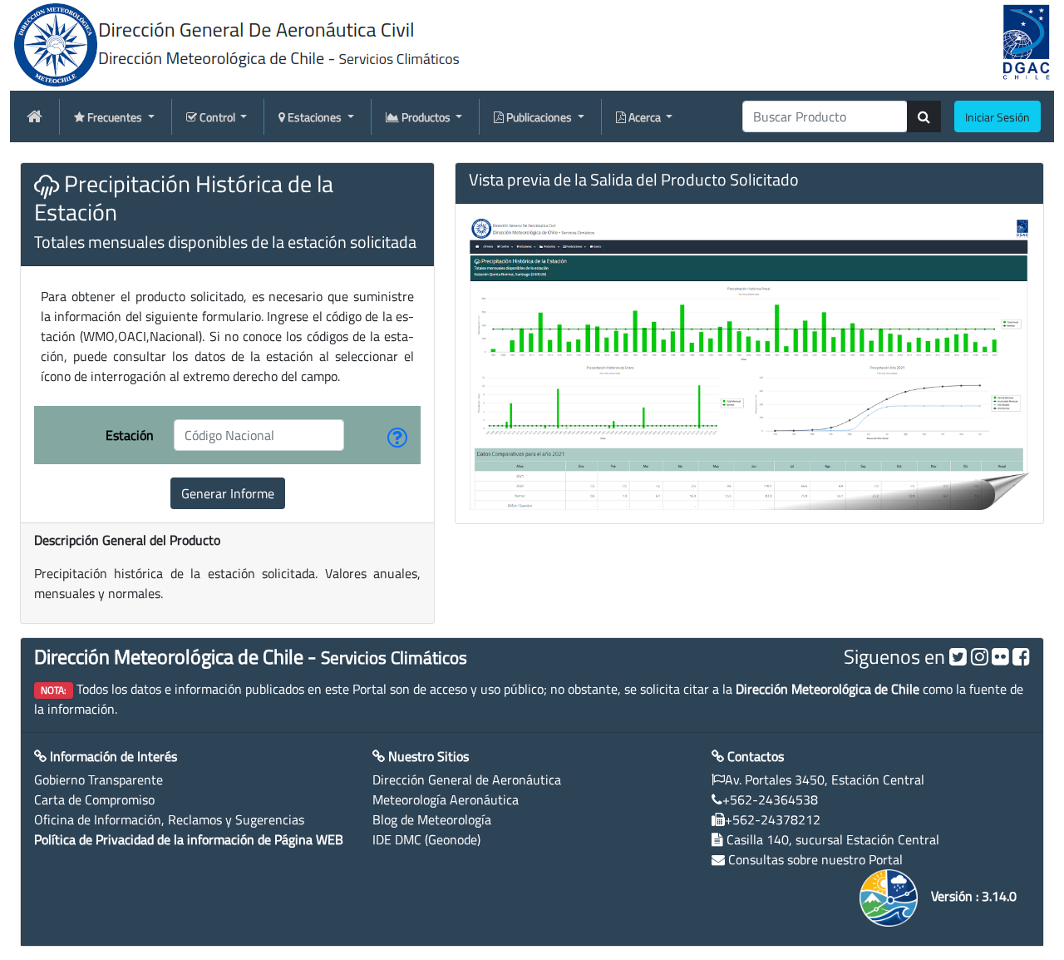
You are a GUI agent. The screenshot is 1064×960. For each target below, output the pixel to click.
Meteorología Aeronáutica (445, 799)
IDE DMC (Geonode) (426, 839)
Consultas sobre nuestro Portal (815, 859)
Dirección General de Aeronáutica (466, 779)
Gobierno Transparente (98, 779)
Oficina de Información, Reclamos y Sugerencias (169, 819)
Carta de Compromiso (94, 799)
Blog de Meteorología (431, 819)
